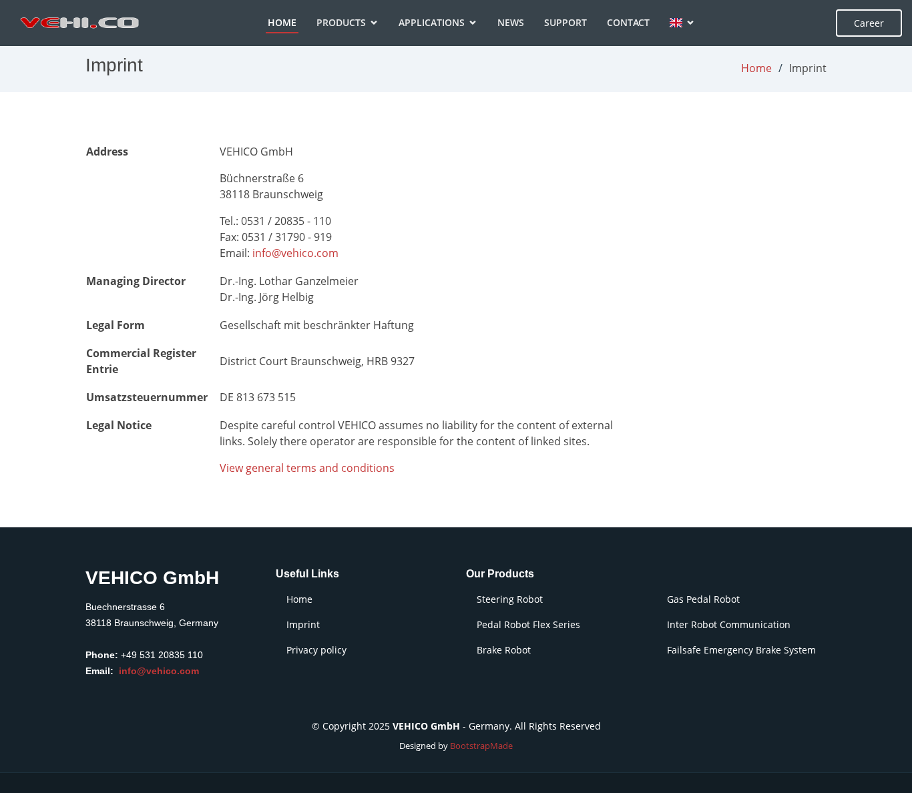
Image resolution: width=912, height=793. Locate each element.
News (510, 22)
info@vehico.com (295, 253)
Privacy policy (316, 650)
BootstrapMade (481, 746)
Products (341, 22)
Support (565, 22)
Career (869, 23)
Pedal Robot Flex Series (528, 624)
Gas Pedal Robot (703, 599)
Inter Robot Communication (728, 624)
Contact (628, 22)
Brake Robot (504, 650)
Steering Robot (510, 599)
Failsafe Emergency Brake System (741, 650)
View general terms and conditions (307, 468)
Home (282, 22)
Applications (432, 22)
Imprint (303, 624)
